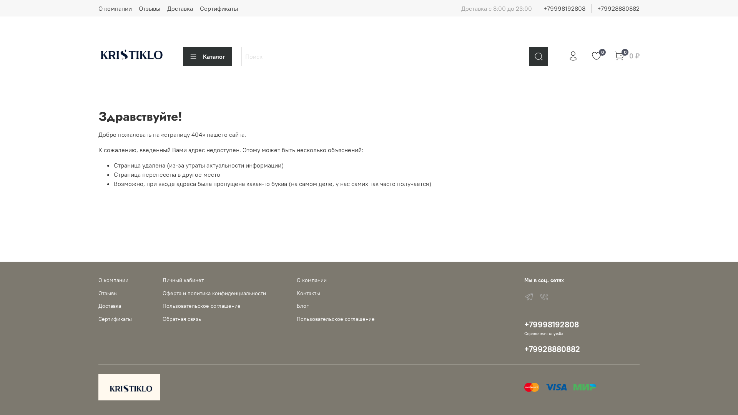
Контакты (308, 293)
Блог (303, 305)
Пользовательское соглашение (202, 305)
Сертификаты (219, 8)
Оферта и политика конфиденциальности (214, 293)
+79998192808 (564, 8)
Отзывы (149, 8)
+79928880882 (618, 8)
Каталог (214, 56)
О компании (115, 8)
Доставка (180, 8)
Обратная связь (182, 318)
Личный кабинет (183, 280)
